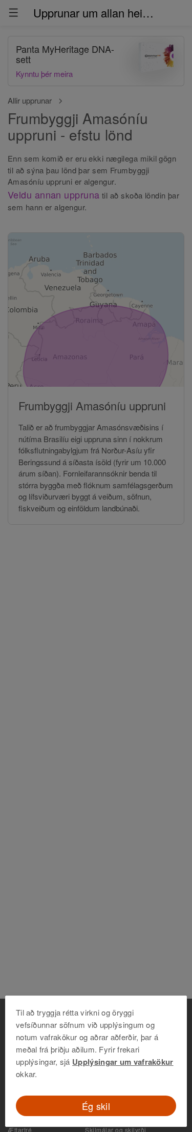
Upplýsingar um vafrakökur (123, 1061)
